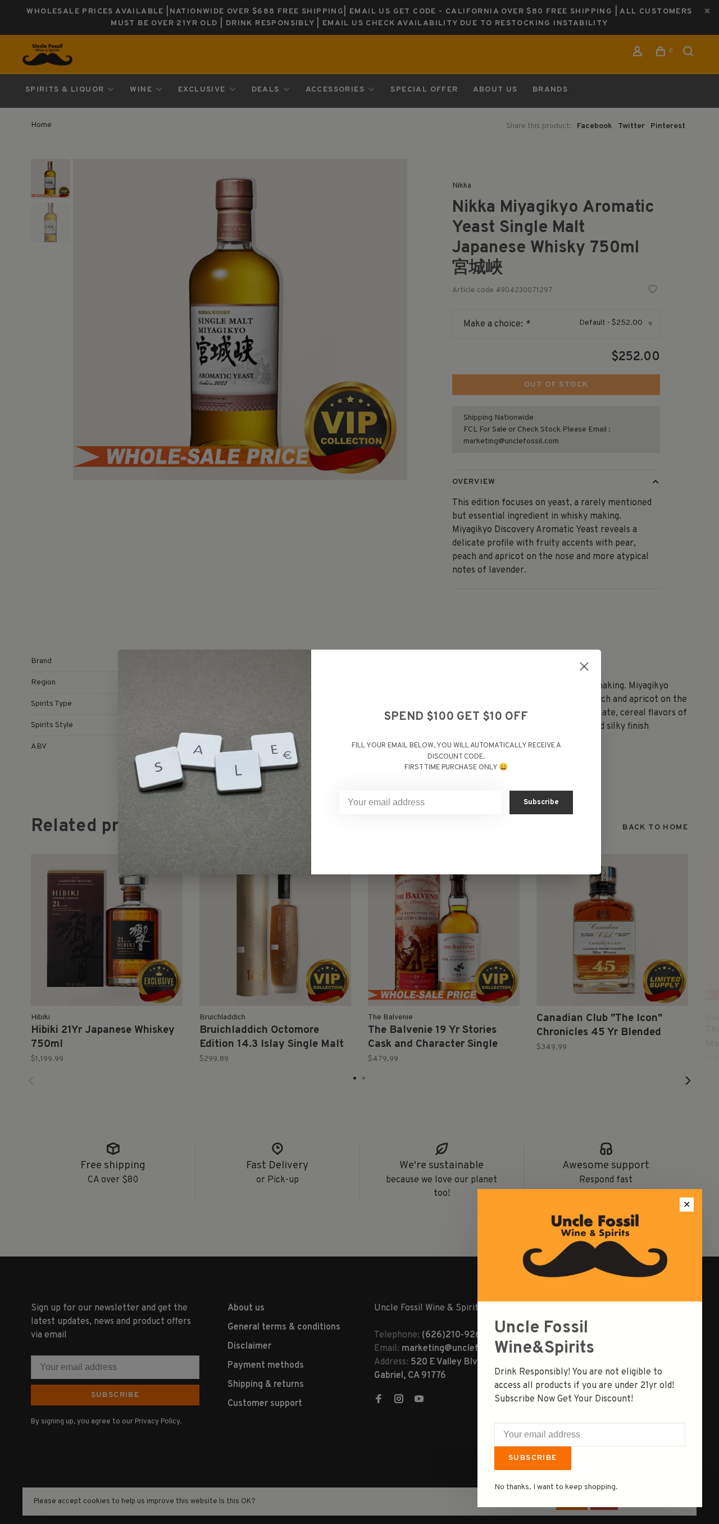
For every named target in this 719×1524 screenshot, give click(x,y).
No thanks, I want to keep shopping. (556, 1487)
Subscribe (532, 1458)
